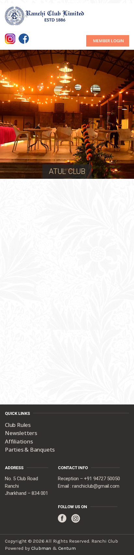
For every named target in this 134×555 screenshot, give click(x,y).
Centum (67, 548)
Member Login (108, 41)
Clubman (41, 548)
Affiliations (19, 441)
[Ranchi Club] (45, 15)
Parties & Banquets (30, 449)
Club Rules (18, 425)
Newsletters (21, 433)
